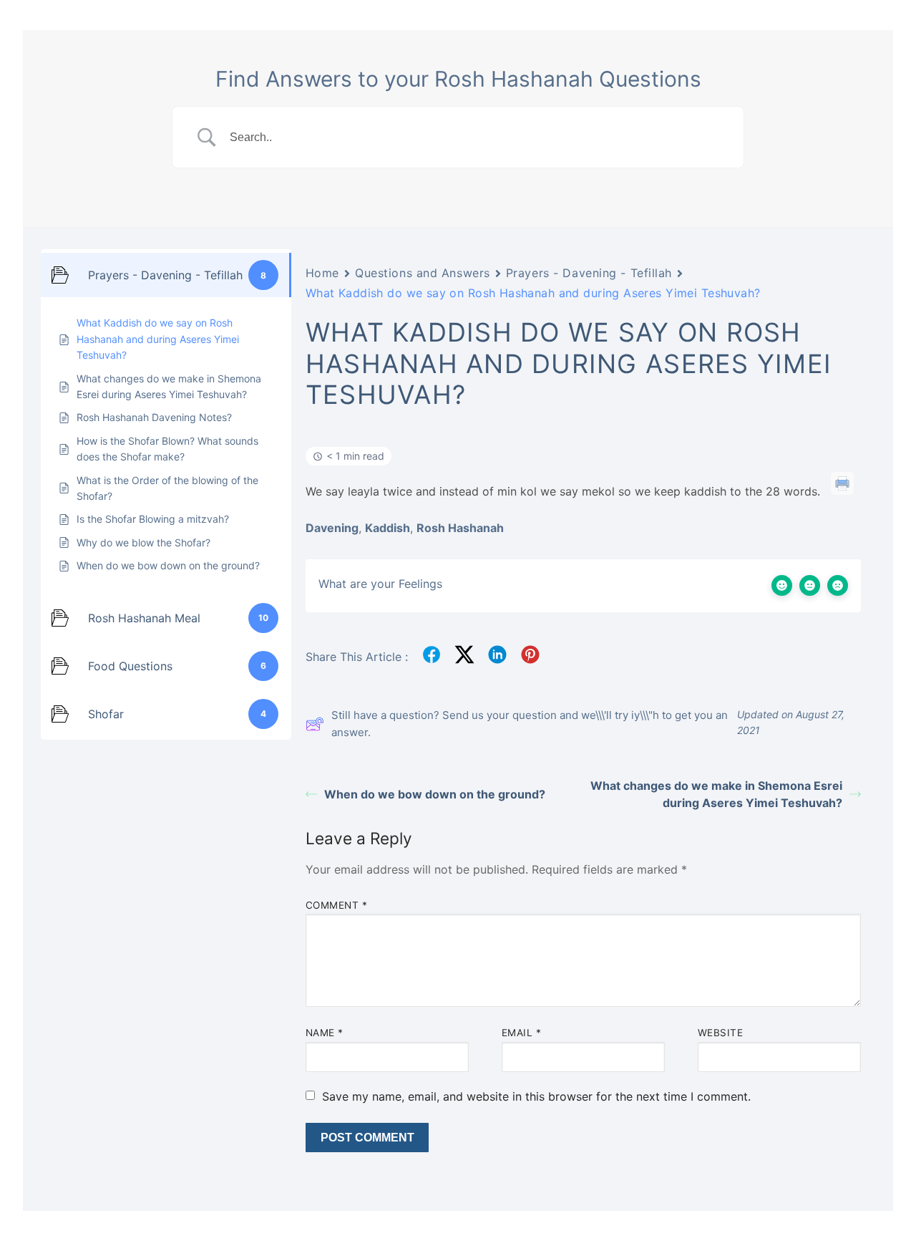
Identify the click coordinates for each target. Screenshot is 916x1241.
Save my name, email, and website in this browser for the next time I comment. (536, 1096)
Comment (337, 905)
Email (522, 1032)
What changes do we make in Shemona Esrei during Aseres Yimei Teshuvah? (716, 794)
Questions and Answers (422, 273)
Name (325, 1032)
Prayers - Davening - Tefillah (589, 273)
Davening (332, 528)
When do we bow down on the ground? (434, 794)
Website (721, 1032)
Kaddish (387, 528)
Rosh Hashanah (460, 528)
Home (322, 273)
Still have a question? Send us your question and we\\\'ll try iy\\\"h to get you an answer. (529, 723)
